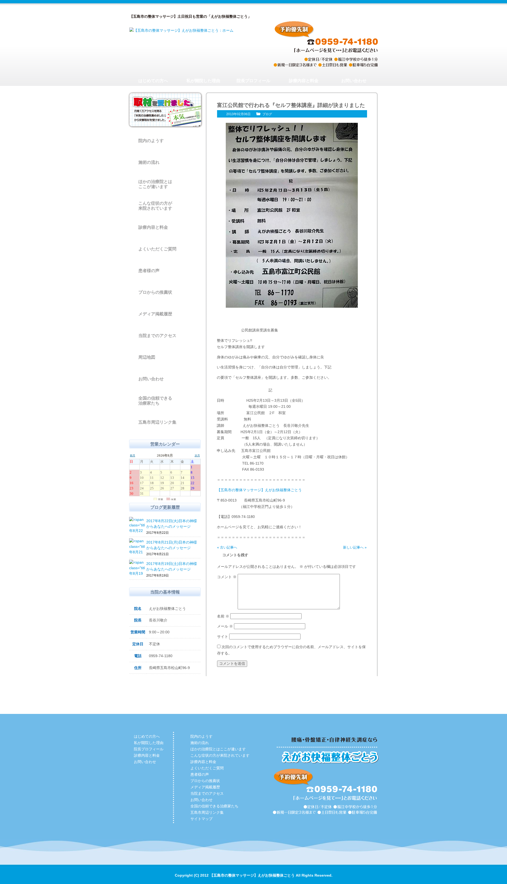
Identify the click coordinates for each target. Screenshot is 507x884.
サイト (222, 636)
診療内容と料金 (303, 80)
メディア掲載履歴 (155, 314)
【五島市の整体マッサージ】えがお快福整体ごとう (259, 490)
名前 (223, 616)
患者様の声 (148, 270)
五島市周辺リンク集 (157, 422)
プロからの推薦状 (155, 292)
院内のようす (151, 140)
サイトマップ (201, 819)
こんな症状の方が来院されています (155, 206)
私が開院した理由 (203, 80)
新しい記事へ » (355, 547)
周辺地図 (146, 357)
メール (225, 626)
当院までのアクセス (157, 335)
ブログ (267, 114)
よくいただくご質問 (157, 249)
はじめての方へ (153, 80)
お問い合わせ (354, 80)
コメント (227, 577)
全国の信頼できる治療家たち (155, 400)
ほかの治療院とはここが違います (155, 184)
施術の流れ (148, 162)
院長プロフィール (253, 80)
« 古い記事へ (227, 547)
